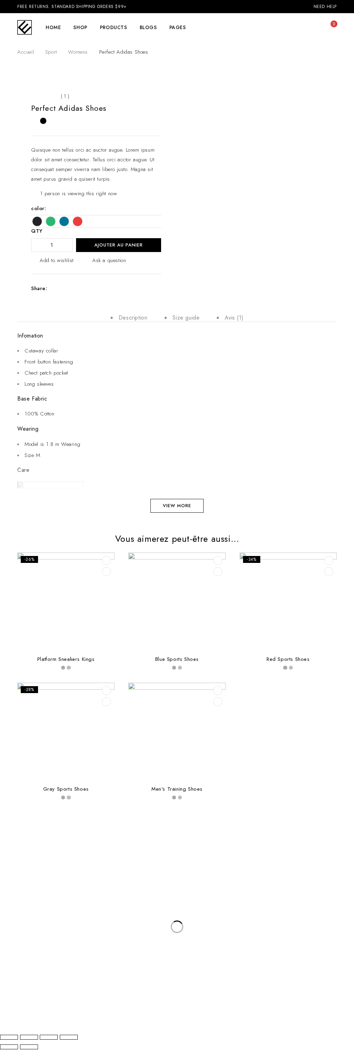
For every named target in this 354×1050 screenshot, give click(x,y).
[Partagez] (49, 1037)
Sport (51, 51)
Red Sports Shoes (288, 659)
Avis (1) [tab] (234, 318)
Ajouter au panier (118, 245)
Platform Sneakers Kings (66, 659)
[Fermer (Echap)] (69, 1037)
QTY (37, 231)
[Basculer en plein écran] (29, 1037)
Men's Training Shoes (177, 789)
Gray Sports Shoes (66, 789)
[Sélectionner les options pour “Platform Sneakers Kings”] (106, 560)
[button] (217, 560)
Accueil (25, 51)
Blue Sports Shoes (177, 659)
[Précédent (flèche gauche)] (9, 1046)
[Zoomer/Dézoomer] (9, 1037)
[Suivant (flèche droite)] (29, 1046)
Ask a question (109, 260)
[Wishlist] (316, 27)
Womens (78, 51)
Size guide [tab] (186, 318)
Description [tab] (133, 318)
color (38, 208)
